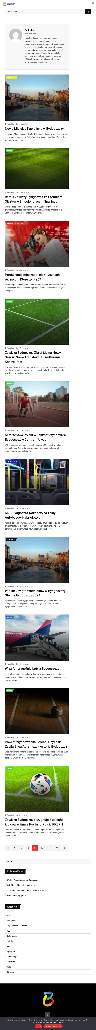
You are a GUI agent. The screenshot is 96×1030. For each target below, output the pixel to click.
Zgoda (38, 1026)
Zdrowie (10, 972)
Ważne (9, 967)
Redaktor (29, 30)
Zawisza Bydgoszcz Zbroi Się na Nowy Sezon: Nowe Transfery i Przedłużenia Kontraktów (33, 357)
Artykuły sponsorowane (16, 926)
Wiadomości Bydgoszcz (17, 895)
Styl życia (10, 951)
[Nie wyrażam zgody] (93, 1023)
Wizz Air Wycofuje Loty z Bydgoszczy (32, 668)
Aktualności (11, 921)
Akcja (9, 915)
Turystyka (10, 962)
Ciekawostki (11, 936)
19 (57, 848)
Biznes (9, 931)
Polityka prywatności (53, 1026)
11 (49, 848)
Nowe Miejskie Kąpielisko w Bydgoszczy (34, 128)
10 (42, 848)
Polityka (10, 941)
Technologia (12, 956)
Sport (8, 946)
